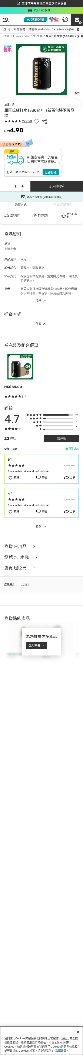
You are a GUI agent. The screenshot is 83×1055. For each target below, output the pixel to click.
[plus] (22, 186)
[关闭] (78, 1032)
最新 (14, 449)
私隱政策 (60, 1050)
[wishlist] (37, 121)
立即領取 (51, 172)
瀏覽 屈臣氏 (16, 568)
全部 (6, 449)
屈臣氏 (9, 104)
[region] (41, 1040)
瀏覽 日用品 (16, 546)
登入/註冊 (34, 645)
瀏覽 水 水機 (17, 557)
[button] (77, 19)
